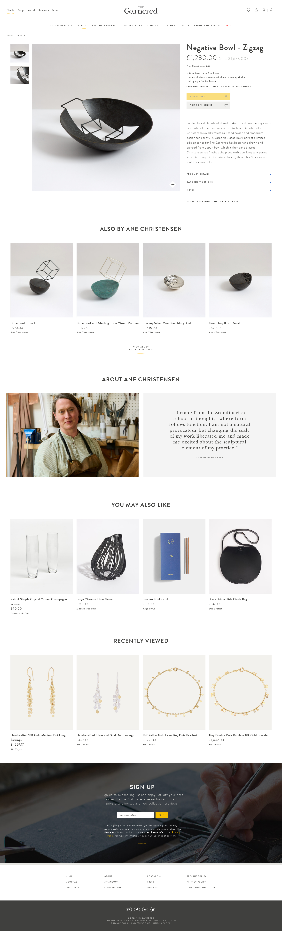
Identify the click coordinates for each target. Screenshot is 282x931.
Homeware (170, 26)
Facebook (137, 909)
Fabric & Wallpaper (207, 26)
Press (150, 882)
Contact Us (154, 876)
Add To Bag (197, 97)
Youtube (145, 909)
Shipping (152, 888)
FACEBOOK (204, 202)
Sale (229, 26)
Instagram (129, 909)
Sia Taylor (16, 749)
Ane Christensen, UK (198, 66)
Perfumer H (149, 609)
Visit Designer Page (210, 458)
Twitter (153, 909)
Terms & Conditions (149, 923)
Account (264, 10)
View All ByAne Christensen (141, 348)
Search (271, 10)
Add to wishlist (201, 105)
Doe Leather (215, 609)
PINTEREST (231, 202)
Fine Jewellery (132, 26)
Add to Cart (66, 244)
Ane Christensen (19, 332)
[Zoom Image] (172, 184)
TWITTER (218, 202)
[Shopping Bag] (257, 10)
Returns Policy (196, 876)
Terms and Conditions (201, 888)
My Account (112, 882)
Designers (43, 10)
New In (10, 10)
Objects (153, 26)
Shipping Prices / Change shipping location (218, 87)
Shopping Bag (113, 888)
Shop (21, 10)
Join (162, 815)
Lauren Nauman (86, 609)
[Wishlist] (249, 10)
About (55, 10)
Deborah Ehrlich (19, 613)
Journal (31, 10)
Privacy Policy (196, 882)
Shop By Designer (61, 26)
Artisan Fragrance (104, 26)
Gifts (185, 26)
